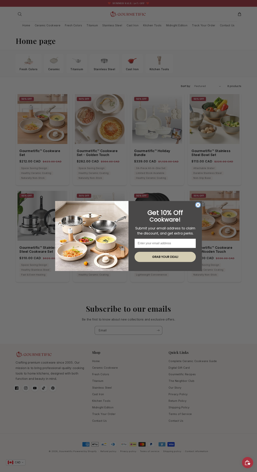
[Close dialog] (198, 205)
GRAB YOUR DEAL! (165, 257)
